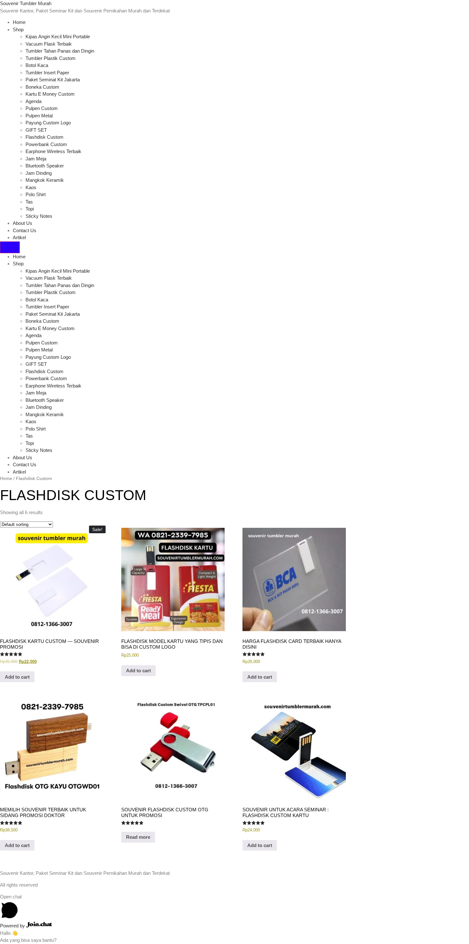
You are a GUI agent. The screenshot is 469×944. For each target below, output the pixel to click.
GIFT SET (36, 130)
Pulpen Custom (42, 108)
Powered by (13, 925)
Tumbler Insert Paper (47, 72)
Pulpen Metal (39, 115)
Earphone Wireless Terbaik (53, 151)
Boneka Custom (42, 87)
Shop (18, 29)
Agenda (33, 101)
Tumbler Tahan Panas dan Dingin (60, 51)
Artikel (19, 237)
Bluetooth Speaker (45, 165)
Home (19, 22)
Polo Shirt (36, 194)
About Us (22, 223)
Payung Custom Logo (48, 122)
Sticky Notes (39, 216)
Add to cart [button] (17, 677)
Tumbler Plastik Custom (51, 58)
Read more (138, 837)
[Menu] (10, 247)
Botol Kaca (37, 65)
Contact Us (24, 230)
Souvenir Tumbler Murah (25, 3)
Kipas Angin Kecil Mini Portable (58, 36)
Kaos (31, 187)
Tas (29, 201)
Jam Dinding (39, 173)
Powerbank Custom (46, 144)
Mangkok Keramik (45, 180)
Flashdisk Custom (44, 137)
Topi (30, 208)
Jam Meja (36, 158)
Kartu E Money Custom (50, 94)
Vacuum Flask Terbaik (49, 44)
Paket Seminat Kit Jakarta (53, 79)
